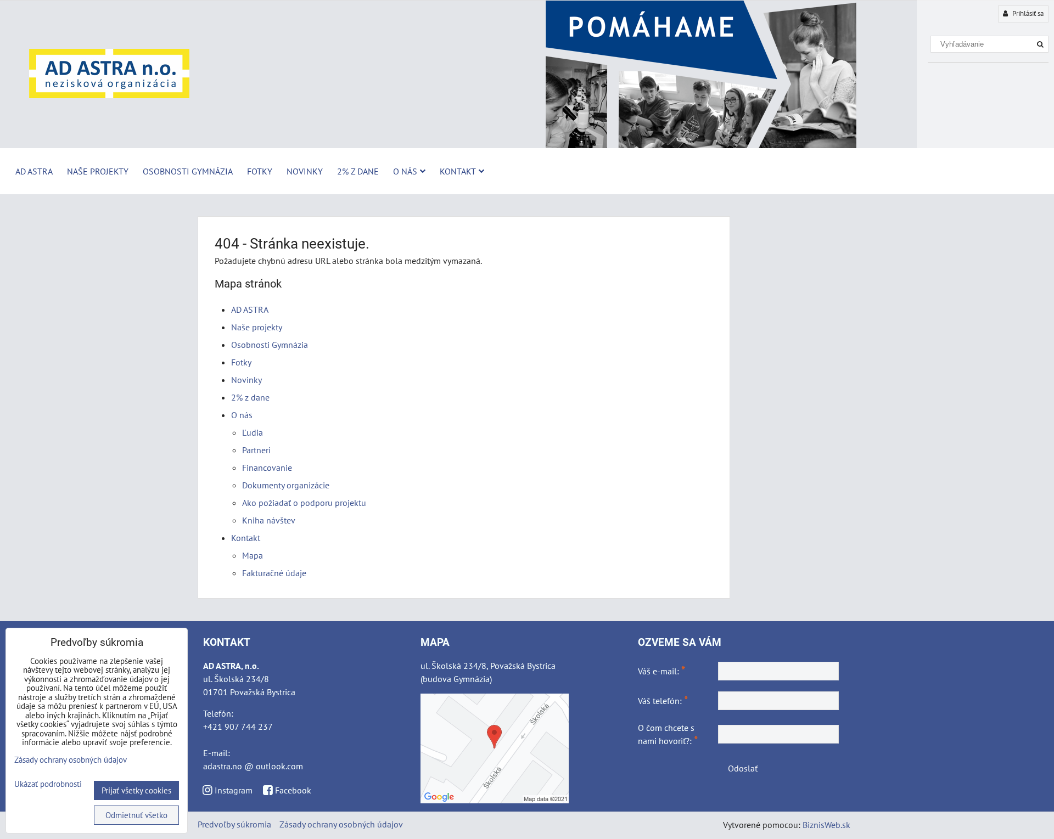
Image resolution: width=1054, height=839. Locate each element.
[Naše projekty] (527, 145)
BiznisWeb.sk (826, 824)
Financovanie (267, 467)
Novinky (305, 171)
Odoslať (743, 768)
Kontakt (458, 171)
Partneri (256, 449)
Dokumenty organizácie (285, 485)
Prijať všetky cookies (136, 790)
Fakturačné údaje (274, 572)
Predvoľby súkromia (234, 824)
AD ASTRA (34, 171)
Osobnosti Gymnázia (188, 171)
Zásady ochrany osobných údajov (341, 824)
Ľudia (252, 432)
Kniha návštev (268, 520)
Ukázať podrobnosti (48, 784)
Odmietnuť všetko (136, 815)
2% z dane (358, 171)
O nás (405, 171)
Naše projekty (97, 171)
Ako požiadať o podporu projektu (304, 502)
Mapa (252, 555)
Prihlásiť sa (1027, 13)
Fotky (259, 171)
